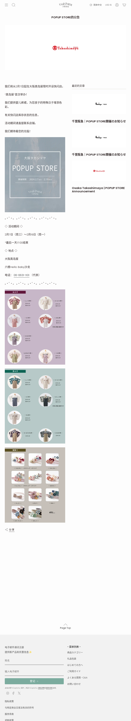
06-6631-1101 (21, 275)
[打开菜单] (6, 5)
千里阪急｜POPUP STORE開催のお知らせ (99, 121)
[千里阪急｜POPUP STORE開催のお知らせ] (99, 104)
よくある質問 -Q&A (77, 677)
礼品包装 (71, 658)
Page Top (65, 628)
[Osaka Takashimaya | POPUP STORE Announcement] (99, 171)
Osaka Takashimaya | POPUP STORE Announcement (98, 189)
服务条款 (49, 688)
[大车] (124, 5)
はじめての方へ (75, 665)
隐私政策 (41, 688)
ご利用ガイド (74, 671)
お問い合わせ (74, 684)
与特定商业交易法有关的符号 (19, 707)
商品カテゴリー (75, 652)
